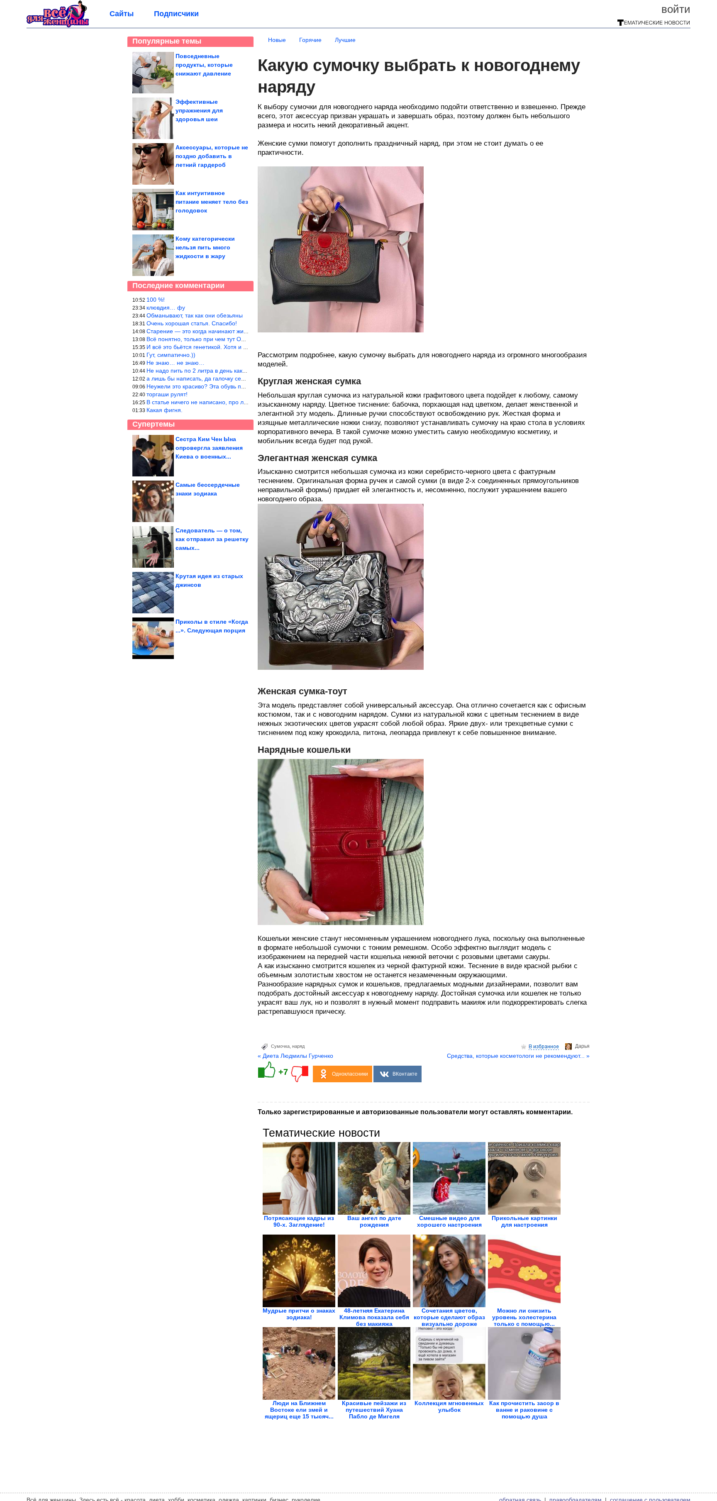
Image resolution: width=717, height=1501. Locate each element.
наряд (298, 1046)
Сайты (122, 14)
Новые (277, 40)
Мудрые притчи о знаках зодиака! (299, 1313)
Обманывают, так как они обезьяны (194, 315)
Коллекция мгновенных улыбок (449, 1406)
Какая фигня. (164, 410)
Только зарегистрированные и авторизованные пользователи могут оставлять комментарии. (415, 1111)
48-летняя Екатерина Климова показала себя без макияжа (374, 1317)
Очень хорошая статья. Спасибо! (191, 323)
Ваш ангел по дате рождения (374, 1221)
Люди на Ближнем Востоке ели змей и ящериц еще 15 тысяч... (299, 1410)
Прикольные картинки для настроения (524, 1221)
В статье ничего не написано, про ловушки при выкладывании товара (241, 402)
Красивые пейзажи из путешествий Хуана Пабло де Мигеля (374, 1410)
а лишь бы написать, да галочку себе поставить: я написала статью (238, 378)
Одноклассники (350, 1074)
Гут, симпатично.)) (170, 354)
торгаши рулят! (167, 394)
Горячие (310, 40)
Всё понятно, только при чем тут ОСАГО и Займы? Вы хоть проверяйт (242, 339)
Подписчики (176, 14)
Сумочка (280, 1046)
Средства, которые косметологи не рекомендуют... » (518, 1055)
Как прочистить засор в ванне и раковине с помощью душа (524, 1410)
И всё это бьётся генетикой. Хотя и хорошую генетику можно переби (240, 347)
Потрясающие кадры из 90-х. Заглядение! (299, 1221)
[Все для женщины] (58, 26)
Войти (675, 9)
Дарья (582, 1046)
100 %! (155, 299)
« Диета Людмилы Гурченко (295, 1055)
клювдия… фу (165, 307)
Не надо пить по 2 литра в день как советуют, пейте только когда (234, 370)
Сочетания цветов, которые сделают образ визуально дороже (449, 1317)
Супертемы (153, 424)
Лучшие (345, 40)
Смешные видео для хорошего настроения (449, 1221)
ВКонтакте (405, 1074)
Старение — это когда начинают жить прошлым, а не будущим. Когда (241, 331)
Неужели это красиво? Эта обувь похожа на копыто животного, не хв (240, 386)
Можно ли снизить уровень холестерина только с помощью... (524, 1317)
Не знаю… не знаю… (175, 362)
